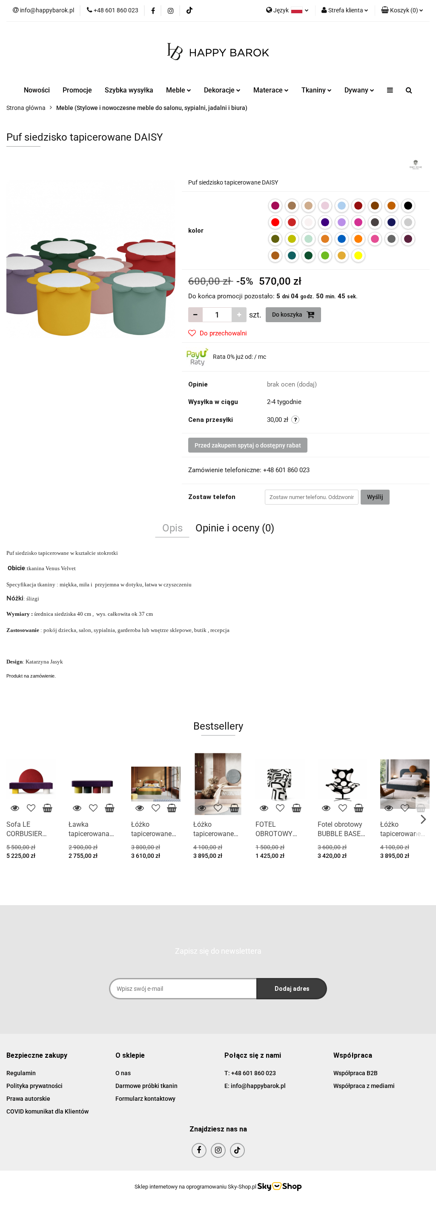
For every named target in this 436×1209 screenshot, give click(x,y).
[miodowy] (325, 239)
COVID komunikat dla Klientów (47, 1111)
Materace (268, 90)
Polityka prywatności (34, 1085)
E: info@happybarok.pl (255, 1085)
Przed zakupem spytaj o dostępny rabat (248, 445)
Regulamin (21, 1073)
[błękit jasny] (342, 206)
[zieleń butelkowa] (308, 255)
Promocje (77, 90)
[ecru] (308, 222)
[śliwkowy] (408, 239)
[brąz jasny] (391, 206)
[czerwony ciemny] (292, 222)
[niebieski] (342, 239)
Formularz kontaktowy (145, 1098)
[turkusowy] (292, 255)
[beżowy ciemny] (292, 206)
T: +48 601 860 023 (250, 1073)
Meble (176, 90)
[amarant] (275, 206)
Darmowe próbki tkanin (146, 1085)
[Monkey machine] (415, 164)
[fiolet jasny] (342, 222)
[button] (402, 10)
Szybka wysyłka (129, 90)
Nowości (37, 90)
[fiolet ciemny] (325, 222)
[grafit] (375, 222)
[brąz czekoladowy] (375, 206)
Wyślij (375, 496)
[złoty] (342, 255)
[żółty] (358, 255)
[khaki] (275, 239)
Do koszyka (288, 314)
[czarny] (408, 206)
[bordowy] (358, 206)
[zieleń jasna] (325, 255)
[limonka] (292, 239)
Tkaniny (314, 90)
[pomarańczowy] (358, 239)
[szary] (391, 239)
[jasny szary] (408, 222)
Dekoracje (220, 90)
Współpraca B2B (355, 1073)
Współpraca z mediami (364, 1085)
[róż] (375, 239)
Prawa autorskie (28, 1098)
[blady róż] (325, 206)
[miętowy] (308, 239)
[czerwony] (275, 222)
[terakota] (275, 255)
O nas (123, 1073)
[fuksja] (358, 222)
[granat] (391, 222)
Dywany (357, 90)
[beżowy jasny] (308, 206)
